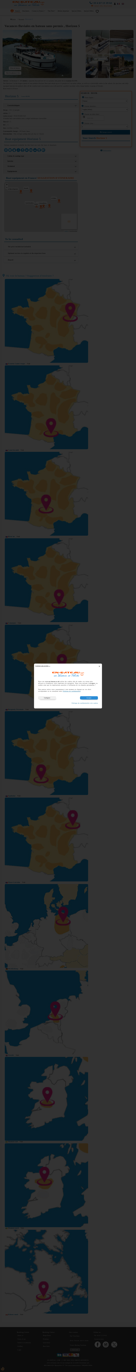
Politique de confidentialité (72, 691)
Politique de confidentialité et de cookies (85, 703)
